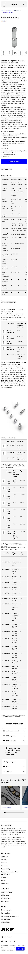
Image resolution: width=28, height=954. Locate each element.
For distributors (6, 919)
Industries (4, 866)
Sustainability (5, 869)
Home (2, 10)
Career (3, 880)
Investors (4, 877)
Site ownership (5, 947)
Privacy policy (21, 945)
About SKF (4, 857)
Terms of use (13, 945)
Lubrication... (16, 10)
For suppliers (5, 913)
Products (8, 10)
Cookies (3, 950)
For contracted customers (9, 916)
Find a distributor (14, 161)
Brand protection (7, 910)
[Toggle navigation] (4, 4)
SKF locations (5, 898)
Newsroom (4, 883)
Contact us (4, 901)
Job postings (5, 922)
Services (4, 863)
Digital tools (5, 895)
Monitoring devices (8, 12)
